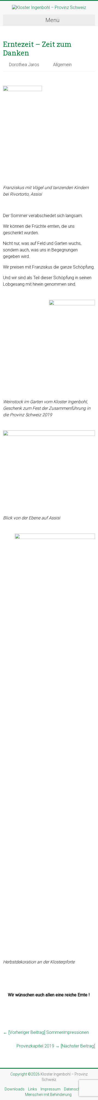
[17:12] (6, 77)
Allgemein (62, 64)
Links (32, 1089)
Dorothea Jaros (24, 64)
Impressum (50, 1089)
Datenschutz (74, 1089)
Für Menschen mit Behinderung (60, 1092)
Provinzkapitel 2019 (56, 1046)
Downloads (14, 1089)
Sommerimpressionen (46, 1032)
